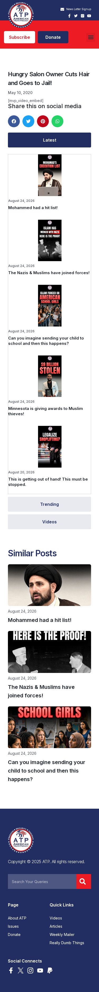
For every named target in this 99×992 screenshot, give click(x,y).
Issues (13, 926)
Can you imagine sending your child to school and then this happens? (46, 341)
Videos (56, 918)
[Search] (83, 881)
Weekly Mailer (62, 934)
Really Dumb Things (67, 943)
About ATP (17, 918)
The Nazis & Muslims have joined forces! (48, 272)
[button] (90, 37)
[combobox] (42, 881)
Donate (14, 934)
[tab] (49, 140)
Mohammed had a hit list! (33, 207)
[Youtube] (89, 16)
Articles (56, 926)
